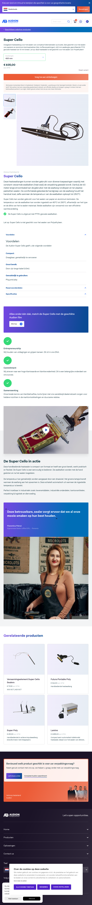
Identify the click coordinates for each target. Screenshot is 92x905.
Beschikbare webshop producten (18, 29)
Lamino (54, 730)
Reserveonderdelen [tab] (14, 288)
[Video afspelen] (46, 430)
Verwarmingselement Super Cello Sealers (23, 681)
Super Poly (12, 730)
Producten (8, 837)
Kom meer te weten (20, 881)
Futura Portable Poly (61, 679)
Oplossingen (9, 845)
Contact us (9, 853)
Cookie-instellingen (61, 887)
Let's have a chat (14, 776)
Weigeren (43, 887)
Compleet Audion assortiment (35, 776)
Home (6, 829)
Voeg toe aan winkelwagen (46, 77)
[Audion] (10, 21)
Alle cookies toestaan (25, 887)
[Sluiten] (89, 3)
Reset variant (83, 70)
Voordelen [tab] (10, 235)
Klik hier (14, 324)
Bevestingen (83, 9)
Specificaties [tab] (11, 294)
